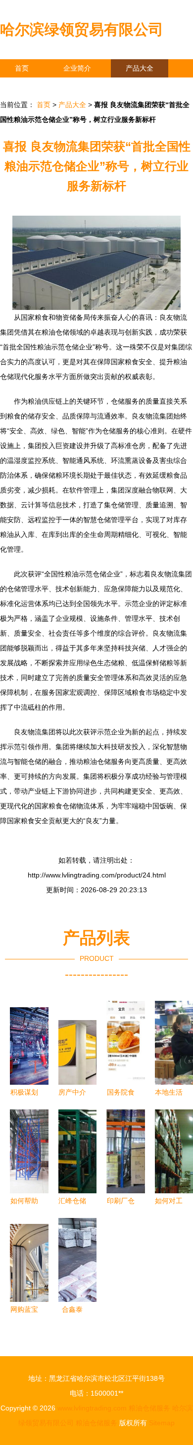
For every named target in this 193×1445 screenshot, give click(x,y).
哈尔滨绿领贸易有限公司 (81, 29)
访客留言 (153, 86)
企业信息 (91, 86)
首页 (22, 68)
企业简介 (77, 68)
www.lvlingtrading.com (92, 1408)
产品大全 (139, 68)
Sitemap (162, 1423)
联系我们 (29, 86)
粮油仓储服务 (149, 1408)
